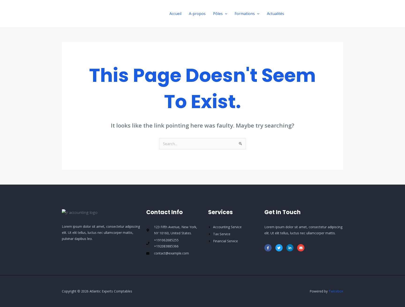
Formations (245, 13)
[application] (225, 13)
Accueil (175, 13)
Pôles (218, 13)
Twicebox (336, 291)
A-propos (197, 13)
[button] (317, 13)
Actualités (275, 13)
